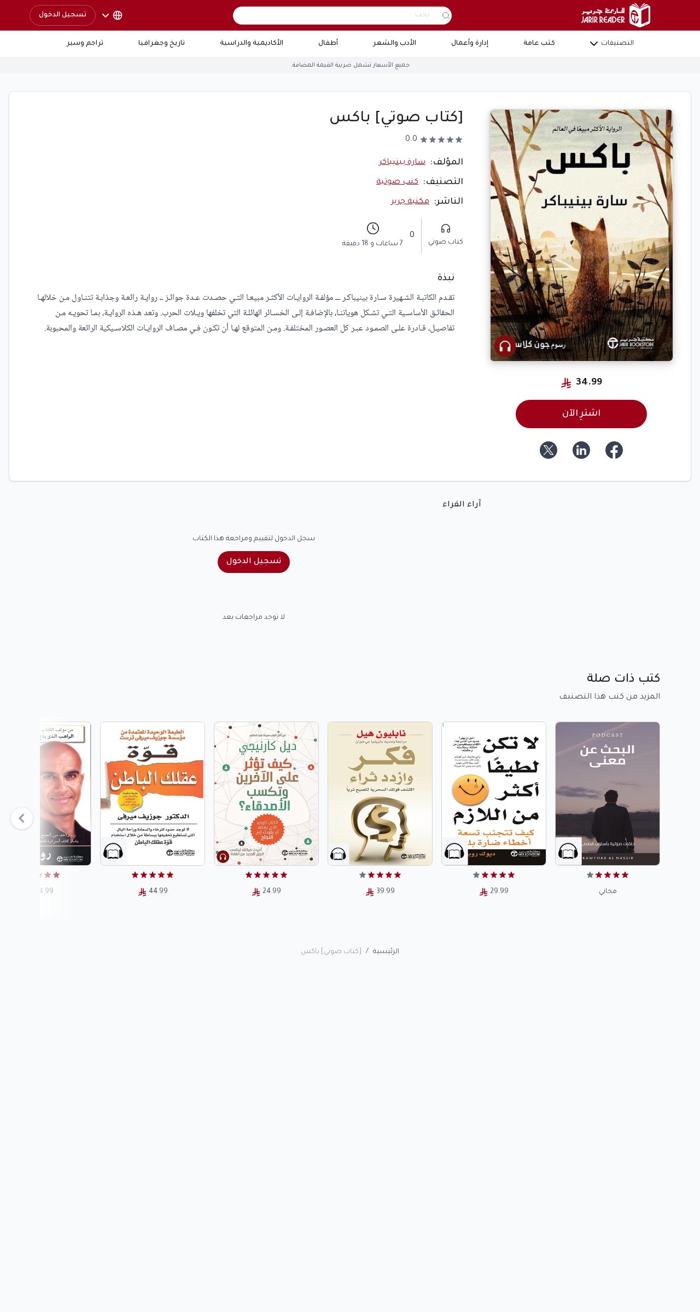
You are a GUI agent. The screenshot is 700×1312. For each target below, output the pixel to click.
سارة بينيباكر (402, 162)
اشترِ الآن (581, 414)
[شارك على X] (548, 450)
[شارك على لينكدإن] (581, 450)
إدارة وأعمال (469, 44)
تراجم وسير (85, 44)
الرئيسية (386, 952)
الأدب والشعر (394, 44)
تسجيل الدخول (62, 15)
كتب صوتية (397, 182)
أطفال (328, 44)
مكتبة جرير (410, 202)
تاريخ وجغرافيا (161, 44)
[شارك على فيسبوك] (614, 450)
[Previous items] (21, 818)
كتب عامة (539, 44)
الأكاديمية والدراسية (251, 44)
